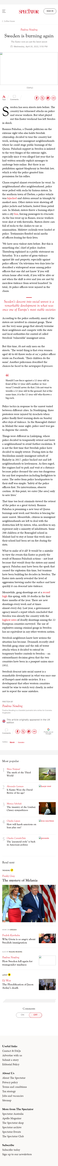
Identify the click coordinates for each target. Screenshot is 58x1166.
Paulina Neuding (12, 706)
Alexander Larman (15, 786)
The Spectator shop (13, 1122)
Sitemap (6, 1100)
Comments (14, 99)
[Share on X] (42, 98)
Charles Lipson (13, 820)
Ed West (6, 980)
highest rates (9, 620)
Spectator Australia (13, 1113)
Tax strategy (9, 1091)
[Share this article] (53, 98)
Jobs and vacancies (12, 1095)
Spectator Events (11, 1131)
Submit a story (10, 1059)
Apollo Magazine (11, 1118)
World (12, 742)
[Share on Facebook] (36, 98)
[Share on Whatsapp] (48, 98)
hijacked (12, 198)
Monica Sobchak (14, 803)
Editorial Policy (10, 1064)
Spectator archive (12, 1127)
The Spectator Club (13, 1136)
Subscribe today (11, 1149)
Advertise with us (12, 1055)
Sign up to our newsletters (17, 1154)
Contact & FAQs (11, 1050)
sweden (21, 742)
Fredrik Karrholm (11, 935)
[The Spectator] (29, 11)
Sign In (50, 11)
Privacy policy (10, 1082)
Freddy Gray (8, 876)
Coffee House (9, 21)
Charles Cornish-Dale (16, 838)
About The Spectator (13, 1077)
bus (16, 214)
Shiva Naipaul (13, 769)
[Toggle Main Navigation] (7, 11)
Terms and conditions (14, 1086)
